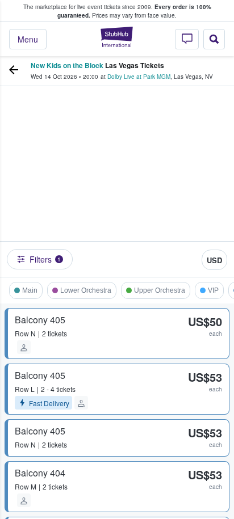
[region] (117, 178)
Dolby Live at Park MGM (138, 77)
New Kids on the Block (67, 65)
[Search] (214, 39)
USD (214, 260)
